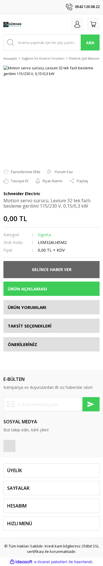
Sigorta (44, 234)
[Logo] (12, 24)
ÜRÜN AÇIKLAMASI (27, 289)
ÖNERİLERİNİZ (22, 344)
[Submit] (91, 404)
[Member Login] (77, 24)
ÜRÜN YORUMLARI (27, 307)
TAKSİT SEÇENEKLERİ (30, 326)
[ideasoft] (21, 562)
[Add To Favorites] (21, 172)
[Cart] (93, 24)
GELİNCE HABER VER (52, 269)
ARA (90, 42)
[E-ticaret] (51, 562)
